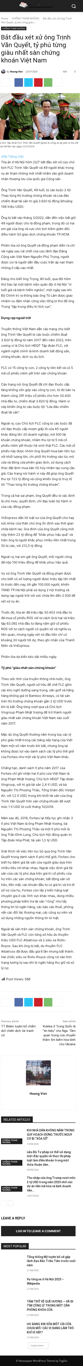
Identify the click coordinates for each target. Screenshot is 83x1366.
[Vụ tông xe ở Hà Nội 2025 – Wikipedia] (12, 1285)
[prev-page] (3, 1203)
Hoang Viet (16, 71)
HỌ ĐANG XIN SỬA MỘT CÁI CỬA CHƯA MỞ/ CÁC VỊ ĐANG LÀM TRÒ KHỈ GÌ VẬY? (50, 1328)
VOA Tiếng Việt (12, 157)
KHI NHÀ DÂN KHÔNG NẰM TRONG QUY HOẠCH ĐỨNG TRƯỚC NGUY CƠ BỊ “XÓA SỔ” (50, 1134)
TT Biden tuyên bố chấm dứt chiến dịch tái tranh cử (18, 1030)
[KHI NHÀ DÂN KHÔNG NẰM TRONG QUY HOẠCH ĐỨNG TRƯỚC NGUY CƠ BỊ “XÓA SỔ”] (12, 1136)
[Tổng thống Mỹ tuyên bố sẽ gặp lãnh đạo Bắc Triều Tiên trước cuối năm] (12, 1263)
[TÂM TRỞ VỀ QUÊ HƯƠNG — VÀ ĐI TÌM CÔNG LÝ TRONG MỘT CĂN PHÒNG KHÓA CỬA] (12, 1307)
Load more (37, 1345)
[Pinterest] (38, 82)
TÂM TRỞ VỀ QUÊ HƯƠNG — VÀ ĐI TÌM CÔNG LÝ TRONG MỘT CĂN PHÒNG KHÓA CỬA (50, 1305)
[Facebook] (18, 82)
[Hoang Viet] (4, 71)
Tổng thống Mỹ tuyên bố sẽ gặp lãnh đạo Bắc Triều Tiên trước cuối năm (51, 1261)
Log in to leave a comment (38, 1231)
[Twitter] (28, 82)
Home (4, 18)
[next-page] (10, 1203)
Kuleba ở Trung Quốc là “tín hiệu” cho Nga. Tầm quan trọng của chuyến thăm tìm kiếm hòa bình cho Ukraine (59, 1035)
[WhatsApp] (48, 82)
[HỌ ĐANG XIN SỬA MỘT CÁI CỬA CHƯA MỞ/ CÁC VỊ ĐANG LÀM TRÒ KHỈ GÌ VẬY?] (12, 1330)
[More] (58, 82)
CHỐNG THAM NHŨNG (25, 18)
